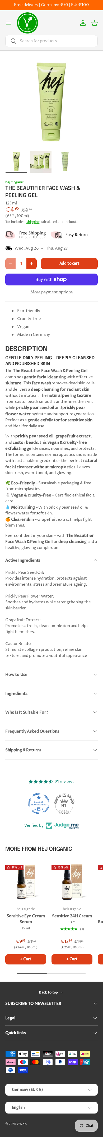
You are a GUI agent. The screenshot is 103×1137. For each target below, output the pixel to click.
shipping (33, 221)
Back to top (49, 992)
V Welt (21, 1124)
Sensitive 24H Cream (72, 916)
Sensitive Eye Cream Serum (26, 919)
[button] (94, 23)
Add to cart (69, 263)
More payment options (51, 292)
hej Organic (14, 182)
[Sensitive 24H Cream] (72, 882)
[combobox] (51, 41)
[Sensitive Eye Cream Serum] (25, 882)
